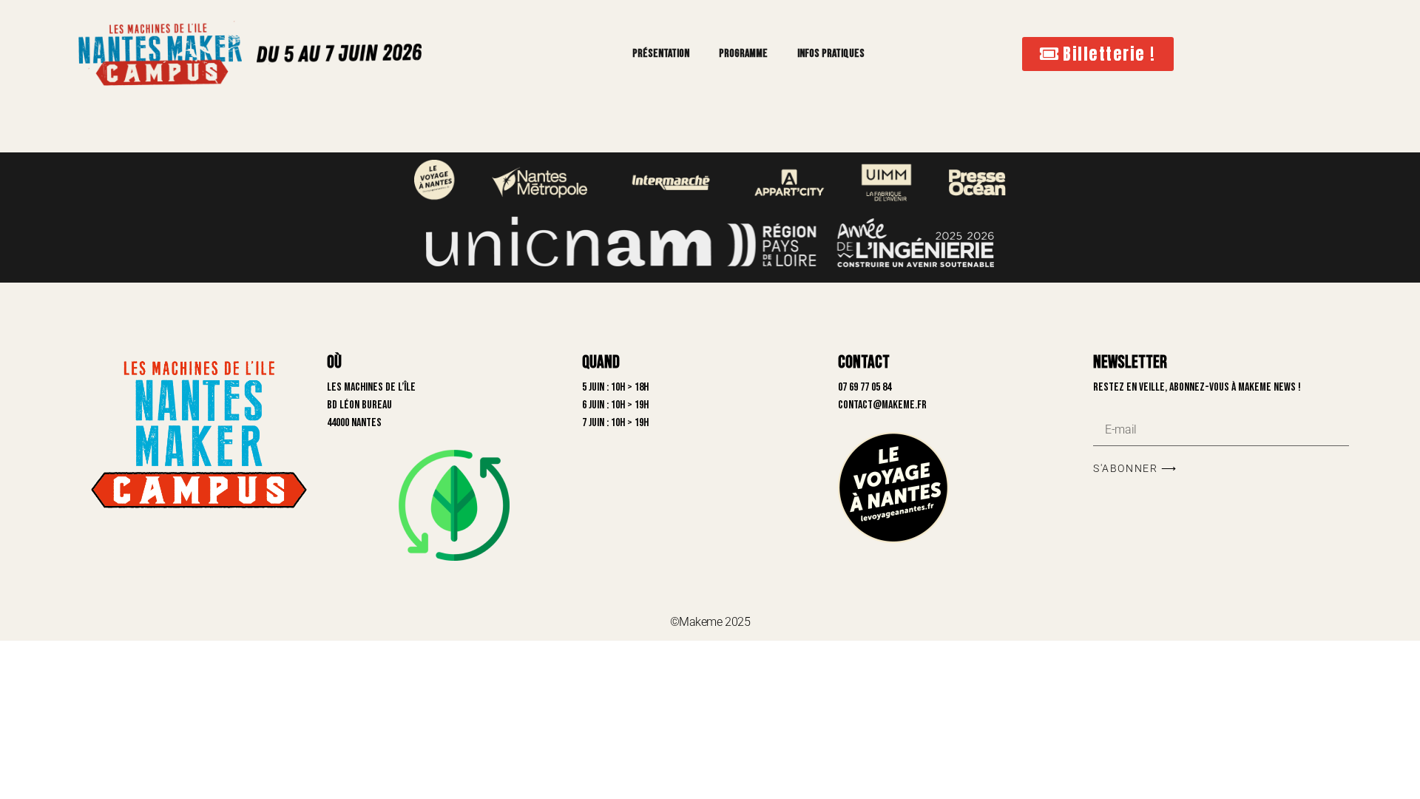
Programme (743, 54)
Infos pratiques (831, 54)
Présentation (660, 54)
